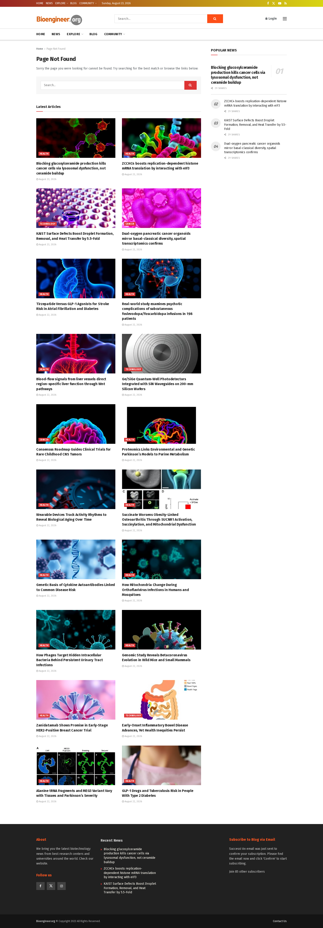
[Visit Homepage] (69, 19)
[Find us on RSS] (285, 3)
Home (39, 48)
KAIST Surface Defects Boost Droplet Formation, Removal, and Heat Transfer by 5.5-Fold (255, 124)
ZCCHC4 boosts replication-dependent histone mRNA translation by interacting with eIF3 (130, 873)
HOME (39, 3)
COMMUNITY (86, 3)
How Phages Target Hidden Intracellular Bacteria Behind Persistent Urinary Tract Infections (69, 660)
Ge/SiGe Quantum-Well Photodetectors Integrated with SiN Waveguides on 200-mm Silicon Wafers (157, 384)
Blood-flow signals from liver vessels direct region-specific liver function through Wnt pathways (71, 384)
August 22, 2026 (47, 314)
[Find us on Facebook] (268, 3)
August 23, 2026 (47, 179)
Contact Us (280, 921)
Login (272, 18)
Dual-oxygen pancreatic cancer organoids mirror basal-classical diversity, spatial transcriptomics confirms (156, 238)
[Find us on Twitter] (273, 3)
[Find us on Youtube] (279, 3)
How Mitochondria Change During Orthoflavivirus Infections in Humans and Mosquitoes (155, 590)
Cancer (129, 224)
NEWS (49, 3)
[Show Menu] (285, 18)
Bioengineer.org (45, 921)
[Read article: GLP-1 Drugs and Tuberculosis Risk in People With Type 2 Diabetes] (161, 765)
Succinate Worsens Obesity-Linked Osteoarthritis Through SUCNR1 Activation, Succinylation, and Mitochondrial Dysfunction (159, 520)
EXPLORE (60, 3)
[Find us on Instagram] (61, 886)
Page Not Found (56, 48)
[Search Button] (215, 18)
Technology (47, 224)
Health (44, 154)
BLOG (73, 3)
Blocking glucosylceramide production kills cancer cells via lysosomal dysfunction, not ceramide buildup (71, 168)
